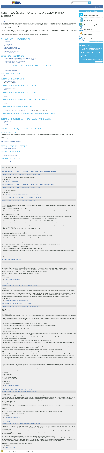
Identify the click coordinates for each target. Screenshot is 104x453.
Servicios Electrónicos (91, 15)
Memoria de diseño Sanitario (10, 88)
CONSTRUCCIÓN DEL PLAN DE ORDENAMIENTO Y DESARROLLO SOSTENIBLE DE (29, 172)
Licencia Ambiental (8, 50)
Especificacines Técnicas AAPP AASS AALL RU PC (15, 61)
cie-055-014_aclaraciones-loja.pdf (12, 385)
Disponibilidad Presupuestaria (10, 47)
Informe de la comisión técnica (10, 155)
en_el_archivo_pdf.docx (10, 447)
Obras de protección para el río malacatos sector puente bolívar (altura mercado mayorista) (91, 54)
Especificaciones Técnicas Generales (12, 62)
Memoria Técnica (7, 102)
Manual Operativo (5, 138)
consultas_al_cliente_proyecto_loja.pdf (13, 256)
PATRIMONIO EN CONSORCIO (12, 259)
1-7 (8, 110)
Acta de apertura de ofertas (10, 148)
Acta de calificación (8, 154)
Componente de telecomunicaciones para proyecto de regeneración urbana (20, 58)
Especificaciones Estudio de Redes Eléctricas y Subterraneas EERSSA (19, 59)
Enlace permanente (6, 174)
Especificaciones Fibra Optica (10, 70)
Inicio (6, 7)
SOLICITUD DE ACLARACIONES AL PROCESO (16, 304)
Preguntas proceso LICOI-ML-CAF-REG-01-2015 (17, 389)
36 (32, 110)
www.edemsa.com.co (6, 380)
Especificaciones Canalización (10, 68)
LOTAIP (28, 451)
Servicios (20, 7)
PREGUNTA (5, 283)
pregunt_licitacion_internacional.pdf (12, 279)
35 (30, 110)
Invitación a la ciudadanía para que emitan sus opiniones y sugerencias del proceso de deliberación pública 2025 (92, 50)
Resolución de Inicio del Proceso (11, 52)
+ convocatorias (98, 61)
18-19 (16, 110)
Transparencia (36, 7)
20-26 (19, 110)
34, (29, 110)
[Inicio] (16, 2)
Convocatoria (7, 41)
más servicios (96, 41)
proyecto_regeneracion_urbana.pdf (12, 417)
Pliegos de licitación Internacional (11, 51)
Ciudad (27, 7)
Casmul (44, 7)
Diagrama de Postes (5, 143)
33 (27, 110)
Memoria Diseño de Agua (9, 81)
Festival (51, 7)
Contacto (67, 7)
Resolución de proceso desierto (11, 161)
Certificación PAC (8, 43)
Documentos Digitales (91, 25)
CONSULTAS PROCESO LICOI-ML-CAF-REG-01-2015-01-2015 (21, 198)
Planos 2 (6, 124)
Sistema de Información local (93, 39)
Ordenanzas (88, 34)
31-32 (25, 110)
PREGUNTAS (6, 421)
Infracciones (88, 29)
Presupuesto (7, 75)
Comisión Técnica (8, 45)
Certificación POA (8, 44)
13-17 (13, 110)
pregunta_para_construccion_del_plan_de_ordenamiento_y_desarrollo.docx (21, 194)
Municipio (12, 7)
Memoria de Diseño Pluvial (9, 95)
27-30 (22, 110)
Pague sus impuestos (90, 20)
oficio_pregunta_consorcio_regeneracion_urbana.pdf (16, 300)
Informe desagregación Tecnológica (12, 48)
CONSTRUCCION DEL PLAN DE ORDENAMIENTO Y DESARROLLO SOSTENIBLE (28, 185)
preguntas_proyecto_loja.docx (11, 181)
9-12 (10, 110)
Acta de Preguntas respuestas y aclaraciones (11, 141)
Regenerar (59, 7)
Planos (5, 89)
